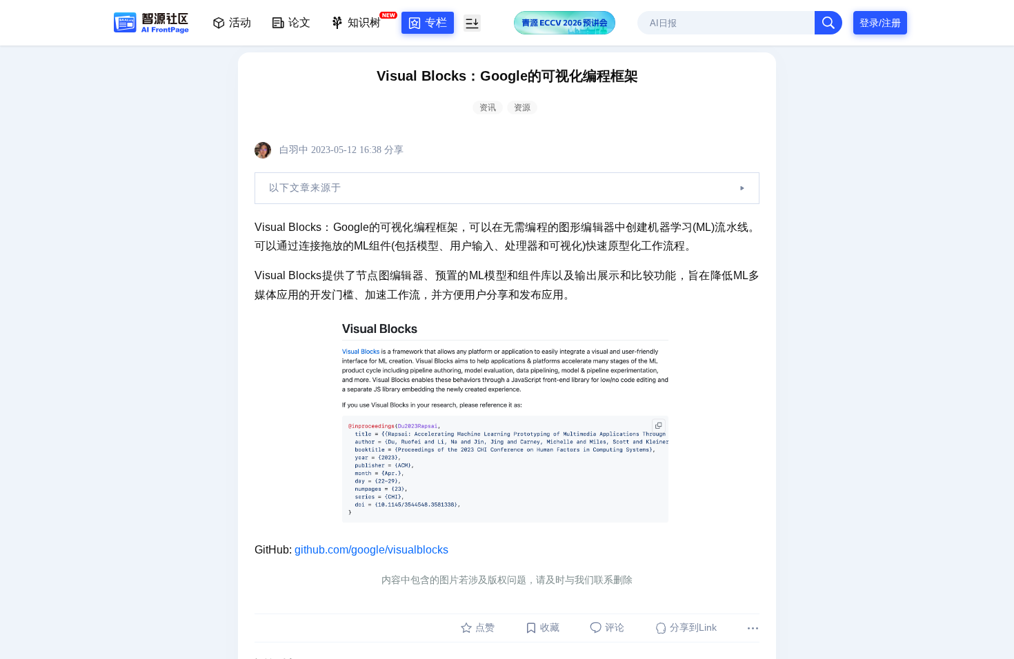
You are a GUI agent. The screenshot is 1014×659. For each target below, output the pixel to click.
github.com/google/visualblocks (371, 550)
